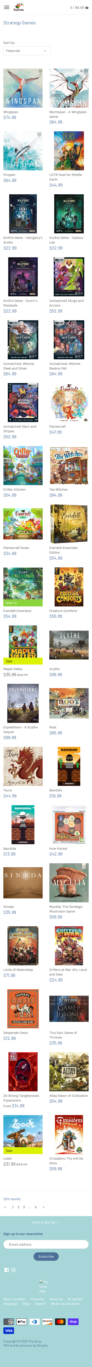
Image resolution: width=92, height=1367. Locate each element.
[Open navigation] (6, 7)
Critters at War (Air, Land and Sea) (68, 972)
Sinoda (8, 907)
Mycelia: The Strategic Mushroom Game (66, 909)
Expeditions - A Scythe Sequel (20, 729)
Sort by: (9, 43)
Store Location (14, 1299)
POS (6, 1345)
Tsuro (7, 790)
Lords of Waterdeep (18, 970)
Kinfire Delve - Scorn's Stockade (20, 303)
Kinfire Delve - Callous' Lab (66, 240)
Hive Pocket (58, 848)
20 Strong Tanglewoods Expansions (21, 1098)
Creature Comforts (63, 611)
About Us (56, 1299)
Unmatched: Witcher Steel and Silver (19, 366)
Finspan (9, 175)
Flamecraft (57, 426)
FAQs (26, 1304)
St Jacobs (75, 1299)
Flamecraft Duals (16, 548)
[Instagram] (13, 1269)
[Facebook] (6, 1269)
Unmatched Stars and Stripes (19, 428)
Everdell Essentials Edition (63, 550)
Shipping (10, 1304)
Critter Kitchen (14, 489)
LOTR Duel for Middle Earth (65, 177)
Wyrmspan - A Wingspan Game (68, 114)
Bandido (55, 790)
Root (52, 727)
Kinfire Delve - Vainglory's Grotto (22, 240)
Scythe (54, 669)
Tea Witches (58, 489)
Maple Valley (12, 669)
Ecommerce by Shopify (32, 1345)
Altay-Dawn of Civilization (68, 1096)
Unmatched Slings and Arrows (66, 303)
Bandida (9, 848)
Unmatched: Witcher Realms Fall (65, 366)
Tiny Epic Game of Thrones (63, 1035)
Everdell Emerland (17, 611)
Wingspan (10, 112)
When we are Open (65, 1304)
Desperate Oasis (15, 1033)
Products (37, 1299)
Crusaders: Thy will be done (66, 1160)
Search (40, 1304)
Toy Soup (35, 1341)
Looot (7, 1158)
